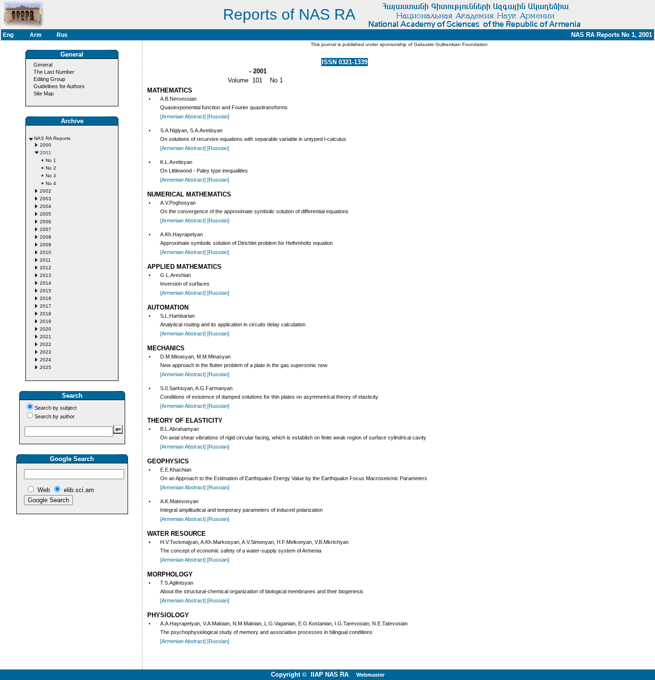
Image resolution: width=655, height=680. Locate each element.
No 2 (51, 168)
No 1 (51, 160)
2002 (45, 191)
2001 (45, 152)
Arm (36, 35)
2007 (45, 229)
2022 (45, 344)
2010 (45, 252)
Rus (62, 35)
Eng (8, 35)
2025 (45, 367)
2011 (45, 260)
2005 (45, 214)
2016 (45, 298)
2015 (45, 290)
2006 (45, 221)
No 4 (51, 183)
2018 (45, 313)
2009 (45, 244)
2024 (45, 359)
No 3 (51, 175)
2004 (45, 206)
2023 (45, 352)
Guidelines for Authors (59, 86)
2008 (45, 237)
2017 (45, 306)
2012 (45, 267)
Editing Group (49, 79)
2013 (45, 275)
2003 (45, 198)
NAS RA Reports (52, 138)
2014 (45, 283)
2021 (45, 336)
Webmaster (370, 675)
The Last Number (54, 72)
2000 (45, 145)
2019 (45, 321)
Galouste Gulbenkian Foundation (450, 44)
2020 (45, 329)
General (43, 65)
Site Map (44, 93)
